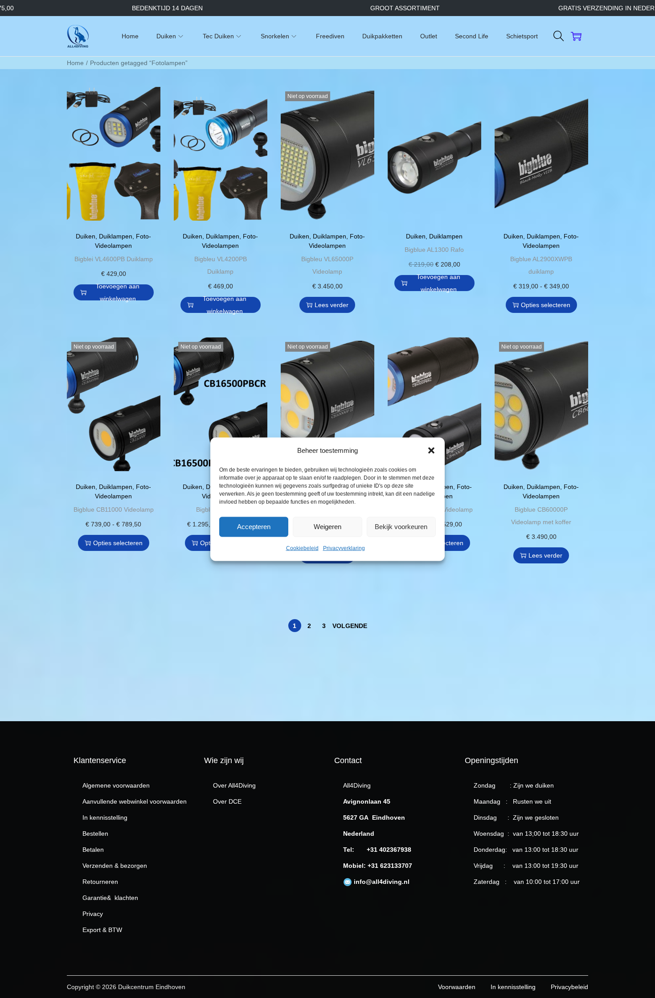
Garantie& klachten (110, 897)
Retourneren (100, 881)
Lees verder (331, 304)
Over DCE (227, 801)
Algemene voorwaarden (116, 785)
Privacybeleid (569, 986)
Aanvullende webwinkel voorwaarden (134, 801)
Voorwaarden (456, 986)
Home (75, 62)
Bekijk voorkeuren (401, 526)
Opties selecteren (545, 304)
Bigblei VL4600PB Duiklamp (113, 259)
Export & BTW (102, 929)
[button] (431, 450)
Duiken (85, 236)
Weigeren (327, 526)
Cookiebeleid (302, 548)
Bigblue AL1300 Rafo (434, 249)
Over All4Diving (234, 785)
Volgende (349, 625)
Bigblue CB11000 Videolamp (114, 509)
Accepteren (253, 526)
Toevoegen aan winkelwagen (117, 292)
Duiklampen (115, 236)
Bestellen (95, 833)
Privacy (92, 913)
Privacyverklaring (344, 548)
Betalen (93, 849)
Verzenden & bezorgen (114, 865)
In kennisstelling (104, 817)
